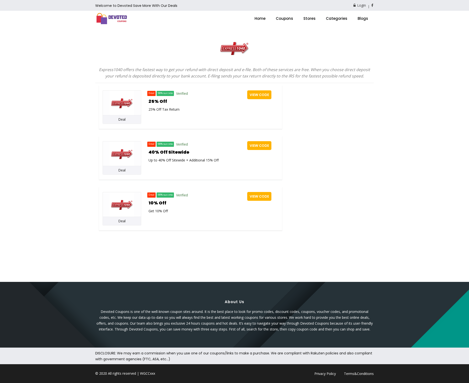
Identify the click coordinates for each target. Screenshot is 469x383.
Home (260, 18)
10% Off (157, 203)
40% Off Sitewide (169, 152)
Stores (309, 18)
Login (361, 5)
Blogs (363, 18)
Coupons (284, 18)
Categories (336, 18)
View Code (259, 94)
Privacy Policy (325, 373)
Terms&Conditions (359, 373)
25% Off (158, 101)
